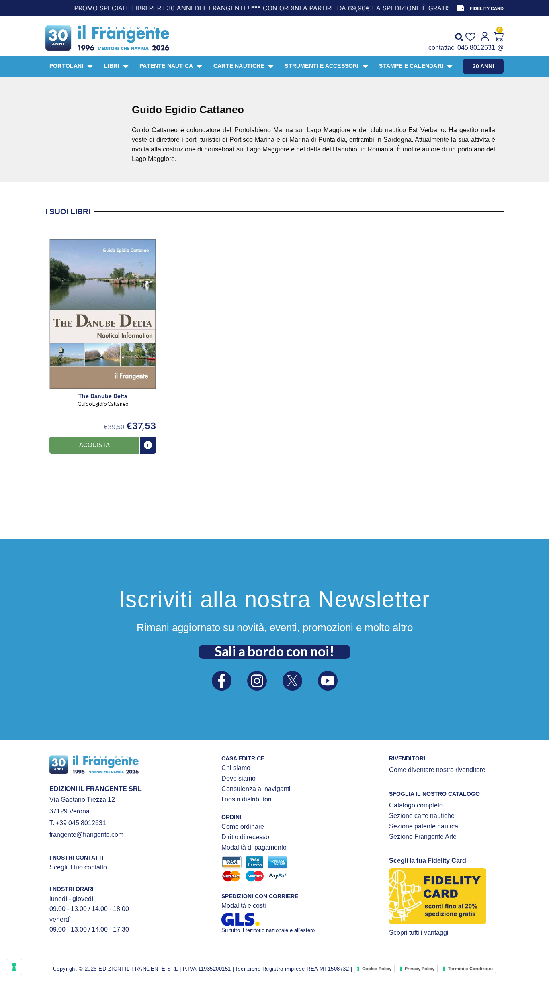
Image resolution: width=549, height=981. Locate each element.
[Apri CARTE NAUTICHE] (270, 66)
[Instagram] (257, 681)
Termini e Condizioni (470, 968)
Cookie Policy (376, 968)
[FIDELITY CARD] (460, 8)
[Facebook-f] (221, 681)
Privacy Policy (419, 968)
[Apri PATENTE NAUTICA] (199, 66)
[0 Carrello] (499, 37)
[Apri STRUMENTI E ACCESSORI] (365, 66)
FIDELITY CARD (487, 8)
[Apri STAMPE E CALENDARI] (449, 66)
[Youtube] (328, 681)
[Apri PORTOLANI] (90, 66)
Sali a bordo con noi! (274, 651)
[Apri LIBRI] (125, 66)
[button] (94, 445)
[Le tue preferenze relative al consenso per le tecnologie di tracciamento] (14, 967)
